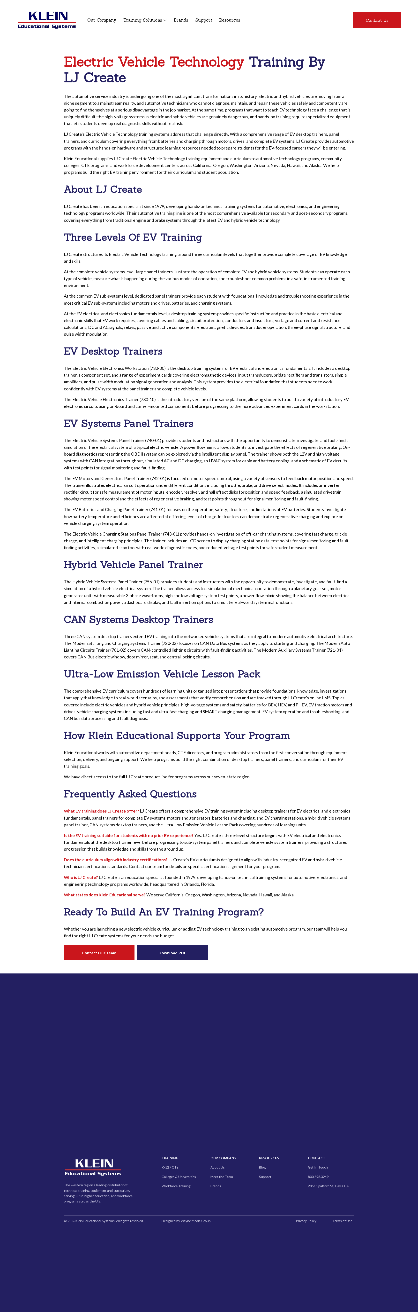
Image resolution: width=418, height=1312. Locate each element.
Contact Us (377, 20)
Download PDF (172, 952)
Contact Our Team (99, 952)
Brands (181, 20)
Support (203, 20)
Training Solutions (142, 20)
